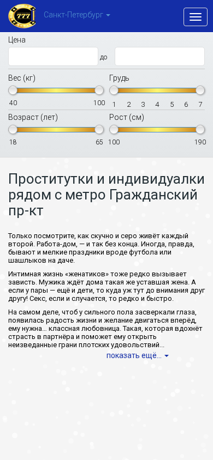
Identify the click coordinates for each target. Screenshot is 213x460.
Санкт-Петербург (73, 15)
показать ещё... (134, 355)
